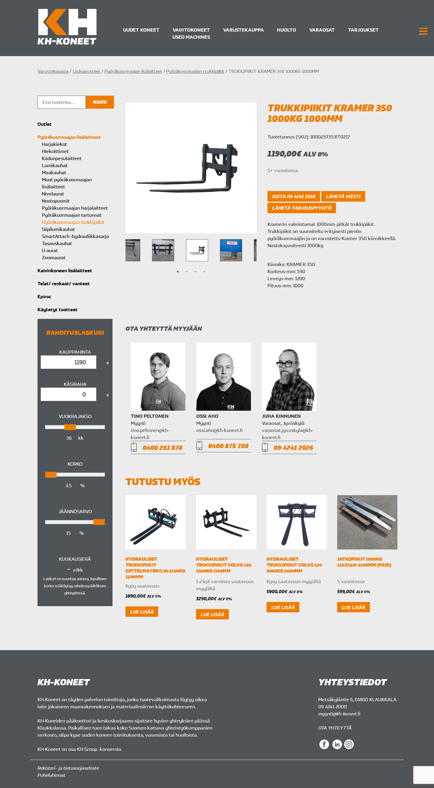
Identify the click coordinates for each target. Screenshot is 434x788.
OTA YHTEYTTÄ (335, 728)
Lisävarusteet (86, 71)
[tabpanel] (197, 250)
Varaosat (322, 30)
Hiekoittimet (55, 151)
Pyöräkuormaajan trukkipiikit (195, 71)
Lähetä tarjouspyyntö (301, 208)
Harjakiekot (54, 144)
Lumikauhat (55, 165)
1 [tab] (178, 272)
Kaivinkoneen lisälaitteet (64, 270)
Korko (75, 464)
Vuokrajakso (75, 416)
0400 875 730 (228, 445)
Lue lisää (142, 612)
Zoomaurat (54, 257)
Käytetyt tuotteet (57, 309)
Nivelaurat (53, 194)
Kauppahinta (75, 352)
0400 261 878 (162, 447)
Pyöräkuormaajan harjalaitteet (75, 208)
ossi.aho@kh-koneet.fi (219, 430)
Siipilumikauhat (58, 229)
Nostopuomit (56, 201)
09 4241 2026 (293, 447)
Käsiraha (75, 384)
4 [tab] (204, 272)
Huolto (286, 30)
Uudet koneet (141, 30)
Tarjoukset (363, 30)
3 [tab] (195, 272)
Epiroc (44, 296)
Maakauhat (54, 172)
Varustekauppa (243, 30)
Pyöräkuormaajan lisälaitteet (133, 71)
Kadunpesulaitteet (61, 158)
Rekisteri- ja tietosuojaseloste (68, 768)
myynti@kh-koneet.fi (339, 714)
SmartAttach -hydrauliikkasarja (75, 236)
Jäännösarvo (75, 511)
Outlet (44, 124)
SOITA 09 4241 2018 (293, 196)
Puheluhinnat (51, 775)
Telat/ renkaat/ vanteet (63, 283)
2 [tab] (187, 272)
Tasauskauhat (57, 243)
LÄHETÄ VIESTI (343, 196)
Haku (100, 102)
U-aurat (50, 250)
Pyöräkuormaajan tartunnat (72, 215)
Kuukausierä (75, 559)
